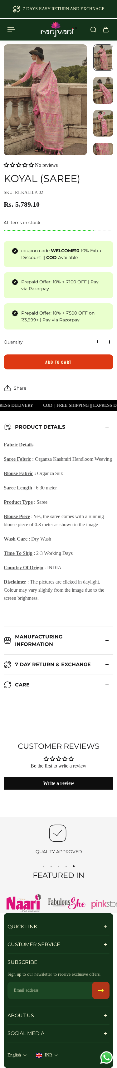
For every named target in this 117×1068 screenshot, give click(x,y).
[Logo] (58, 29)
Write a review (58, 783)
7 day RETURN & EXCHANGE (53, 664)
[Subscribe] (101, 990)
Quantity (13, 342)
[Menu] (11, 29)
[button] (19, 165)
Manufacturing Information (38, 640)
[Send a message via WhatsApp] (106, 1057)
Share (20, 388)
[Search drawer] (93, 29)
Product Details (40, 427)
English (14, 1055)
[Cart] (106, 29)
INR (48, 1055)
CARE (22, 685)
